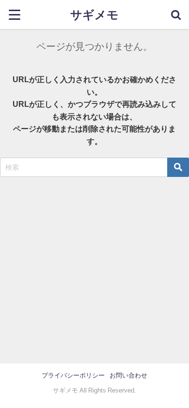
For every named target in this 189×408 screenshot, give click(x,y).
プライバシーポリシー (73, 375)
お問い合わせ (128, 375)
